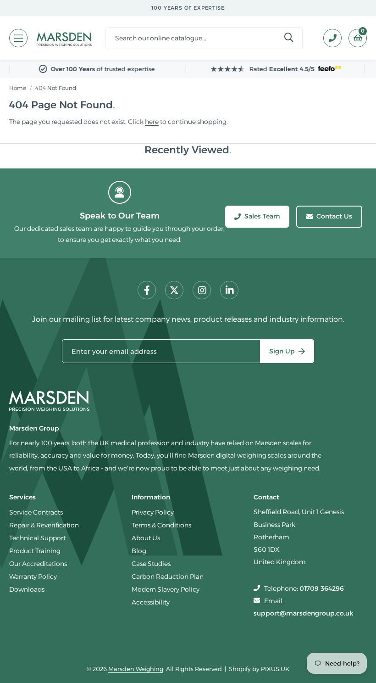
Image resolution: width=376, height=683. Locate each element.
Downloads (26, 589)
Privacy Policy (153, 512)
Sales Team (262, 216)
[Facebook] (147, 290)
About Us (146, 538)
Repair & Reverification (44, 525)
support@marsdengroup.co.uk (303, 613)
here (152, 122)
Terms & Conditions (161, 525)
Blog (139, 551)
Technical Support (37, 538)
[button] (354, 38)
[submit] (289, 38)
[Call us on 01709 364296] (329, 38)
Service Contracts (36, 512)
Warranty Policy (33, 576)
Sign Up (282, 351)
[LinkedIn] (229, 290)
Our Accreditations (38, 564)
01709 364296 (321, 588)
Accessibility (151, 602)
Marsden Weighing (64, 38)
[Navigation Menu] (18, 38)
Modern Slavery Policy (165, 589)
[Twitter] (174, 290)
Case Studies (151, 564)
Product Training (35, 551)
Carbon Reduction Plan (168, 576)
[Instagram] (202, 290)
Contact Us (334, 216)
